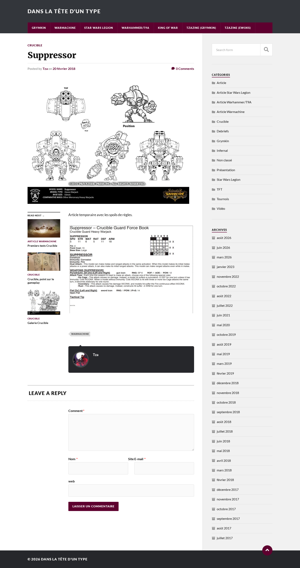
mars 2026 (224, 257)
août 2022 (224, 296)
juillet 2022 (225, 305)
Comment (76, 410)
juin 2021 (223, 315)
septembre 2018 (228, 412)
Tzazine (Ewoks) (238, 27)
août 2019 (224, 344)
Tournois (223, 199)
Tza (45, 68)
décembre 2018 (228, 383)
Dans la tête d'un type (64, 11)
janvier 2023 (225, 267)
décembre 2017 (228, 489)
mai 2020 (223, 325)
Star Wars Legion (98, 27)
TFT (219, 189)
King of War (168, 27)
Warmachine (65, 27)
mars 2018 (224, 470)
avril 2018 (224, 460)
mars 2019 (224, 363)
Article (221, 83)
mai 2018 (223, 451)
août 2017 (224, 528)
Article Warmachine (230, 112)
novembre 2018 (228, 393)
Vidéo (221, 208)
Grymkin (39, 27)
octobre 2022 (226, 286)
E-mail (140, 459)
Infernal (222, 150)
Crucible (35, 45)
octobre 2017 (226, 509)
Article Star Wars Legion (233, 92)
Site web (101, 470)
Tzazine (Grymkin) (201, 27)
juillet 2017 (225, 538)
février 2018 (225, 480)
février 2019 (225, 373)
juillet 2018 (225, 431)
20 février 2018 (64, 68)
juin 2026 (223, 247)
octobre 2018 (226, 402)
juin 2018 (223, 441)
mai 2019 (223, 354)
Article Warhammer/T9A (234, 102)
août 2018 (224, 422)
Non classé (224, 160)
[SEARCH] (266, 50)
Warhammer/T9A (135, 27)
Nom (73, 459)
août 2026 (224, 238)
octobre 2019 (226, 334)
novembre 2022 (228, 276)
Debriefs (223, 131)
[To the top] (267, 550)
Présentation (226, 170)
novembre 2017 (228, 499)
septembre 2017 (228, 518)
